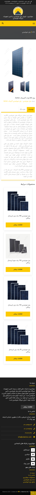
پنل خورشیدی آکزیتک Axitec (12, 101)
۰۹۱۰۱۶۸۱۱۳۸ (28, 433)
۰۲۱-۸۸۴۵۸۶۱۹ (27, 425)
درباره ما (32, 473)
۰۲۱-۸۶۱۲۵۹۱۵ (28, 429)
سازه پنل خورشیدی (29, 480)
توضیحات (30, 109)
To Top (33, 493)
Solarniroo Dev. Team (26, 492)
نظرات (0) (22, 109)
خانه (33, 32)
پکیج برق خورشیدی (29, 482)
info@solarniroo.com (24, 437)
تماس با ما (31, 475)
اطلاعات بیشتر (18, 225)
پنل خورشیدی (26, 32)
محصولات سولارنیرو (29, 477)
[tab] (31, 109)
